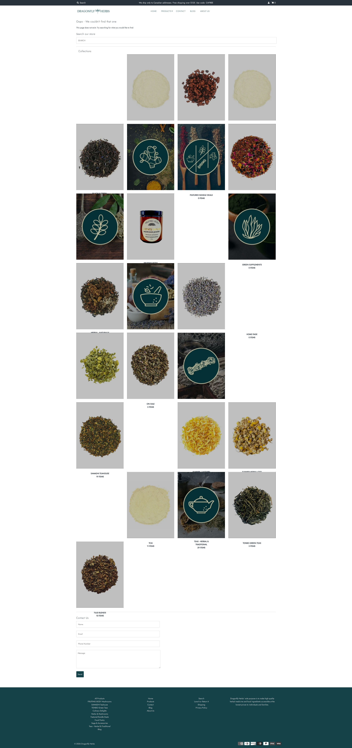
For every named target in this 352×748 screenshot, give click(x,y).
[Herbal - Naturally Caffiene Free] (100, 296)
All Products (100, 698)
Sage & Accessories (99, 723)
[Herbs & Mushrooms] (150, 296)
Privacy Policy (201, 707)
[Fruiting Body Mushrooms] (150, 227)
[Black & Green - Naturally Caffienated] (100, 157)
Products (166, 11)
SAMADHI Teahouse (99, 704)
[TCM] (150, 505)
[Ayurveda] (252, 87)
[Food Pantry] (100, 227)
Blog (193, 11)
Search (201, 698)
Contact (180, 11)
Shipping (201, 704)
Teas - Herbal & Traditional (99, 726)
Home (154, 11)
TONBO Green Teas (100, 707)
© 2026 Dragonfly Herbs (84, 743)
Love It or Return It (201, 701)
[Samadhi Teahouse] (100, 435)
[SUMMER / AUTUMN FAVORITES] (201, 435)
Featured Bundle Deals (100, 717)
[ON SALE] (150, 366)
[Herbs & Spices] (201, 296)
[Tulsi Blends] (100, 575)
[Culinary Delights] (150, 157)
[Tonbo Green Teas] (252, 505)
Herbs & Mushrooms (99, 714)
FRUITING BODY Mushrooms (100, 701)
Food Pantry (100, 720)
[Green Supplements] (252, 227)
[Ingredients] (100, 366)
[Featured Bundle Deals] (201, 157)
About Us (205, 11)
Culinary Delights (100, 710)
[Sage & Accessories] (201, 366)
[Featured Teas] (252, 157)
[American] (201, 87)
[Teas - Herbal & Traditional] (201, 505)
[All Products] (150, 87)
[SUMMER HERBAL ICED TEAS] (252, 435)
